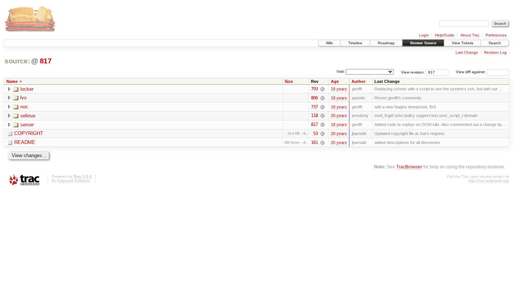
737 (314, 107)
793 (314, 89)
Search (495, 43)
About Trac (470, 35)
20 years (339, 115)
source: (17, 61)
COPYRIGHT (28, 133)
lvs (23, 97)
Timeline (355, 43)
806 (314, 97)
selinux (28, 115)
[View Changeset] (322, 89)
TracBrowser (409, 166)
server (27, 125)
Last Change (467, 52)
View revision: (413, 72)
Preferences (496, 35)
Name (12, 81)
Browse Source (423, 43)
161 (314, 142)
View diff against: (471, 72)
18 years (339, 89)
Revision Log (495, 52)
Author (358, 81)
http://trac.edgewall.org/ (488, 180)
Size (289, 81)
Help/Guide (444, 35)
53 (315, 133)
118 (314, 115)
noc (24, 107)
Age (335, 81)
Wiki (329, 43)
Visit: (340, 71)
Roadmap (386, 43)
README (24, 142)
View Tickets (462, 43)
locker (26, 89)
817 (46, 61)
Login (424, 35)
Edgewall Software (73, 180)
